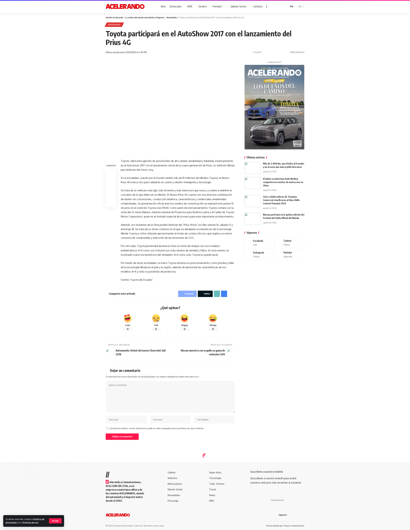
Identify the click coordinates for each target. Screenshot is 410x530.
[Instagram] (259, 254)
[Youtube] (289, 254)
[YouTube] (299, 515)
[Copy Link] (275, 52)
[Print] (280, 52)
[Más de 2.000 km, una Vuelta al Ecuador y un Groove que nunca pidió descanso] (253, 168)
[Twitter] (289, 242)
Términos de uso (30, 522)
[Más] (266, 6)
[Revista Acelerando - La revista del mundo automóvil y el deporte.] (125, 6)
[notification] (282, 6)
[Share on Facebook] (265, 52)
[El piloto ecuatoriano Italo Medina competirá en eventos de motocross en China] (253, 183)
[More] (285, 52)
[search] (286, 6)
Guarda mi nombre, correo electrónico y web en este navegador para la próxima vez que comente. (157, 428)
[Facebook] (259, 242)
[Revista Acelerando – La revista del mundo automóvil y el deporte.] (118, 515)
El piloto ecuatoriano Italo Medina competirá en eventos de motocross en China (283, 182)
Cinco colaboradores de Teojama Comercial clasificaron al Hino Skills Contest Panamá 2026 (281, 200)
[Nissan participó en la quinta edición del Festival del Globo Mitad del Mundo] (253, 219)
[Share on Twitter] (270, 52)
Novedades (114, 24)
